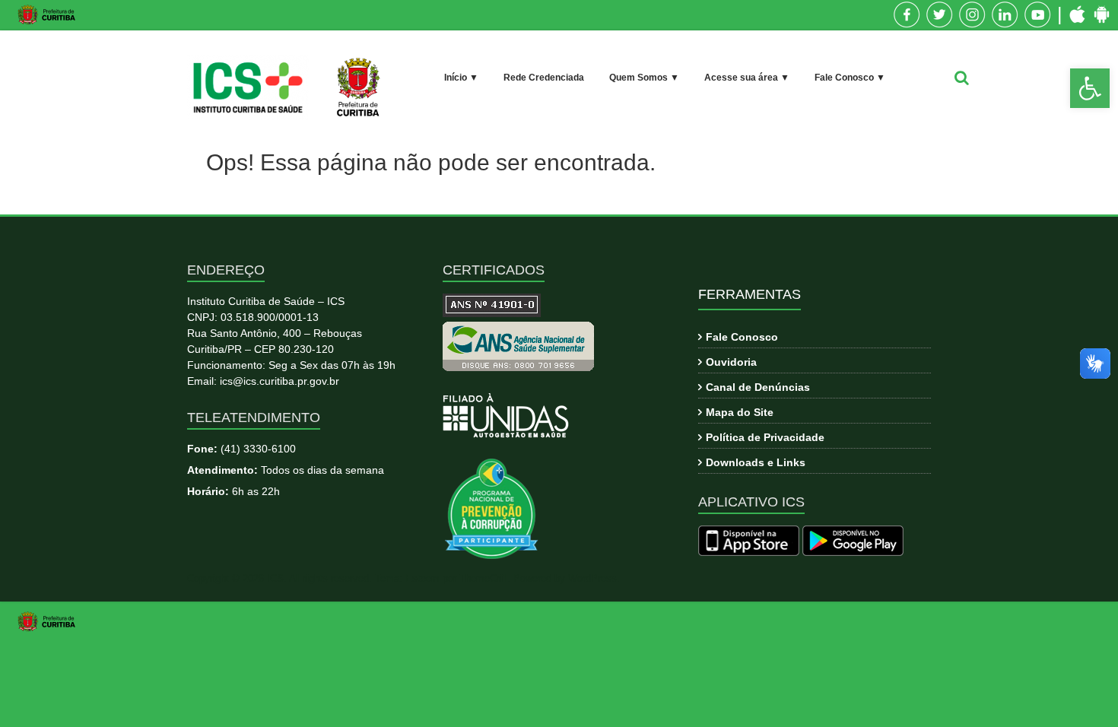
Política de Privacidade (765, 437)
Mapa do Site (739, 412)
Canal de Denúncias (758, 387)
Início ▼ (461, 77)
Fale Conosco (742, 337)
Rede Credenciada (543, 77)
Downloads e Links (755, 462)
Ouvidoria (731, 362)
